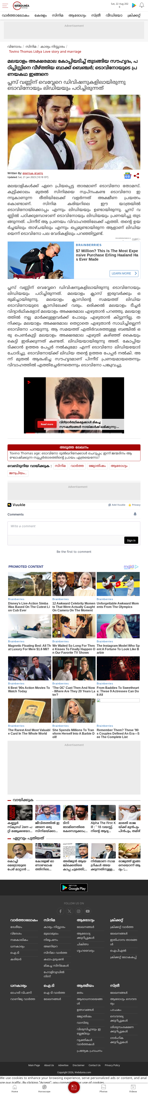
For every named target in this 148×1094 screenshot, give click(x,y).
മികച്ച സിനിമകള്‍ (56, 966)
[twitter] (69, 911)
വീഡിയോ (114, 15)
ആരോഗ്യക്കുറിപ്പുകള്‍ (85, 936)
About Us (49, 1065)
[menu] (6, 6)
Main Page (34, 1065)
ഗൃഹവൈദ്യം (85, 951)
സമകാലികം (19, 940)
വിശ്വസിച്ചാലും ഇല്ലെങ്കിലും (89, 1032)
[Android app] (74, 888)
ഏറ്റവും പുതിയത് (28, 838)
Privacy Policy (112, 1065)
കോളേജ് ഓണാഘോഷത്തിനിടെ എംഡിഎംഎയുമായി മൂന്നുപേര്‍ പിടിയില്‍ (44, 866)
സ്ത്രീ (96, 15)
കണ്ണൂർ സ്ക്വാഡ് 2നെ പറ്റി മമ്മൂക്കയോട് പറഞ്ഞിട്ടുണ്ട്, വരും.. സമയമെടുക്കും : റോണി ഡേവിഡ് (20, 827)
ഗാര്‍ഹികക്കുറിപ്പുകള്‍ (119, 1040)
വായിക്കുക (23, 800)
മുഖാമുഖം (51, 934)
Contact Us (95, 1065)
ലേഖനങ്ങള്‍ (85, 927)
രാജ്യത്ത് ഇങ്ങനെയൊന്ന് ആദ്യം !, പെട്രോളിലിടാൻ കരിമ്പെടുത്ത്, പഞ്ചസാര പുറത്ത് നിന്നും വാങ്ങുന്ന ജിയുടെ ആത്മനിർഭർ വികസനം (131, 866)
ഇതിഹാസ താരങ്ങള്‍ (123, 942)
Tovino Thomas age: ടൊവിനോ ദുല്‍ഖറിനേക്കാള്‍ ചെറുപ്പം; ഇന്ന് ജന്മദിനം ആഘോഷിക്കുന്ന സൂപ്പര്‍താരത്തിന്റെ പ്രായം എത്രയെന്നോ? (71, 455)
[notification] (142, 5)
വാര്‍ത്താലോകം (15, 15)
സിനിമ (57, 15)
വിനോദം (15, 47)
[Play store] (134, 5)
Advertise (63, 1065)
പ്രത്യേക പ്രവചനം (89, 1051)
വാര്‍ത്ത (77, 466)
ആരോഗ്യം (77, 15)
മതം (80, 993)
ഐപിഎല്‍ (118, 951)
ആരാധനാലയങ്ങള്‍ (89, 1002)
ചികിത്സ (83, 944)
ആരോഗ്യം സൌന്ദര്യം (123, 1002)
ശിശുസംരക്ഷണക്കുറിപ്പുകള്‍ (122, 1030)
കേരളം (40, 15)
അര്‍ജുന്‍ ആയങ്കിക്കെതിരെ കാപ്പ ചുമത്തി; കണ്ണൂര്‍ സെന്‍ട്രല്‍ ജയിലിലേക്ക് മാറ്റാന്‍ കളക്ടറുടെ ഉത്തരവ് (75, 866)
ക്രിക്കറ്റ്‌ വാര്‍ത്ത (121, 927)
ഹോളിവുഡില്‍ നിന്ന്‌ (54, 975)
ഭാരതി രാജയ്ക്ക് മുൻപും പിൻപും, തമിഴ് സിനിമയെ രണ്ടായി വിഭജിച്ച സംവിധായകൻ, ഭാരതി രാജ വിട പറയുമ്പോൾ (130, 827)
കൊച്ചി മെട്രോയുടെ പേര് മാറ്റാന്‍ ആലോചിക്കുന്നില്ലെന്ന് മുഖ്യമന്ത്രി (20, 866)
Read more (47, 424)
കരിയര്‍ (15, 959)
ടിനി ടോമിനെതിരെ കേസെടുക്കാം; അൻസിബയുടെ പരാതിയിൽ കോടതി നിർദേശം (75, 827)
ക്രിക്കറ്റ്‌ (134, 15)
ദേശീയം (16, 927)
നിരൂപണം (51, 940)
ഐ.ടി (14, 953)
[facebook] (60, 911)
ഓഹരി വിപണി (21, 993)
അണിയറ (51, 947)
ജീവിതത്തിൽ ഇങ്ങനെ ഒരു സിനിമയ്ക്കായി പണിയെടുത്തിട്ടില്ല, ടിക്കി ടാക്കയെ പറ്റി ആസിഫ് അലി (47, 827)
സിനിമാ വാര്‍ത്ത (55, 953)
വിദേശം (16, 934)
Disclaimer (78, 1065)
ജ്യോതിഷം (97, 466)
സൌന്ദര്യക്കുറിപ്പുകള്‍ (119, 1019)
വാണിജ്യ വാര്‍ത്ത (22, 999)
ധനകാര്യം (17, 947)
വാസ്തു (82, 1023)
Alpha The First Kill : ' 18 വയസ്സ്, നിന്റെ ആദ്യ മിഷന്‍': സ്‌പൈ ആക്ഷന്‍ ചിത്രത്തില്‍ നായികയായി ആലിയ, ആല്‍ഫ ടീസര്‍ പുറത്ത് (103, 827)
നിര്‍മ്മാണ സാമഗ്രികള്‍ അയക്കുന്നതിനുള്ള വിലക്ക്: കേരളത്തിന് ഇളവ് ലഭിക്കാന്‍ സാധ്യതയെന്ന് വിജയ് (103, 866)
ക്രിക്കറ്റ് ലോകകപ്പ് (123, 957)
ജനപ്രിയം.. (18, 473)
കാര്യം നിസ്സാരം (52, 47)
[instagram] (87, 911)
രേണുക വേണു (33, 173)
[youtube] (78, 911)
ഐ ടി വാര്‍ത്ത (54, 993)
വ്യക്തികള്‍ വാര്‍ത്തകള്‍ (85, 1042)
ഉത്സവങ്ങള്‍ (85, 1010)
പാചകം (115, 1010)
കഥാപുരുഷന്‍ (54, 959)
